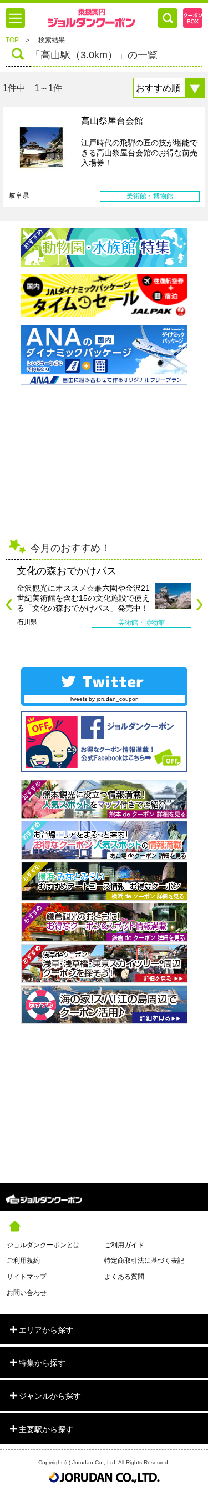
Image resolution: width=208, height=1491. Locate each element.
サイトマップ (27, 1277)
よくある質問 (124, 1277)
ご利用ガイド (124, 1245)
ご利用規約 (23, 1260)
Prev (9, 604)
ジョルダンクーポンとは (43, 1245)
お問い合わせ (27, 1293)
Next (199, 604)
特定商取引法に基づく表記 (144, 1260)
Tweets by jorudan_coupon (104, 699)
